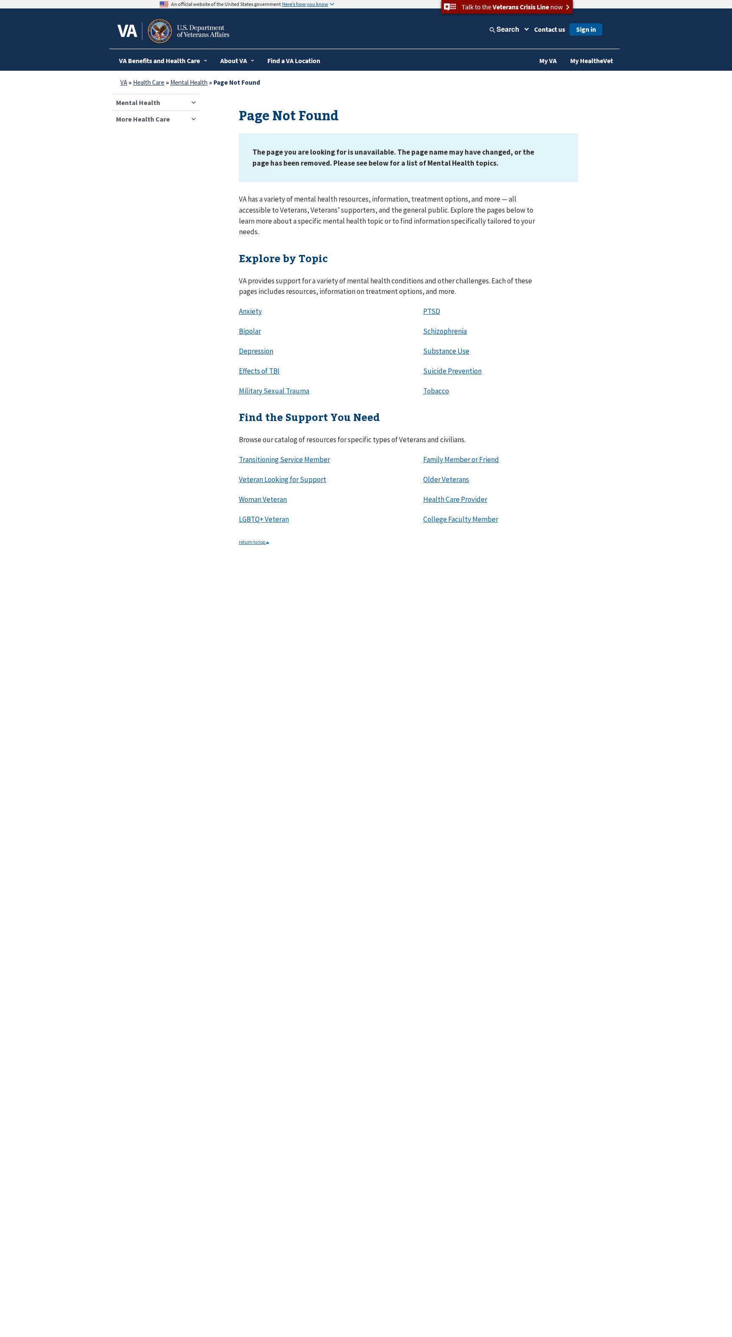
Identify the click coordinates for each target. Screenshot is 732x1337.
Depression (256, 351)
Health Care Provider (455, 499)
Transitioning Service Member (284, 459)
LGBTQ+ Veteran (264, 519)
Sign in (586, 29)
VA (123, 82)
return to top (252, 542)
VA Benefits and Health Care (159, 60)
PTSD (431, 311)
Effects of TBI (259, 371)
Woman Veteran (263, 499)
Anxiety (250, 311)
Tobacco (436, 391)
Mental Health (189, 82)
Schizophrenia (445, 331)
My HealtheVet (591, 60)
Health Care (148, 82)
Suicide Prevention (452, 371)
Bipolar (250, 331)
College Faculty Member (460, 519)
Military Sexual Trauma (274, 391)
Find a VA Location (293, 60)
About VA (233, 60)
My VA (548, 60)
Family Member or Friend (461, 459)
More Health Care (143, 119)
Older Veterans (446, 479)
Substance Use (446, 351)
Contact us (549, 29)
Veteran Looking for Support (282, 479)
